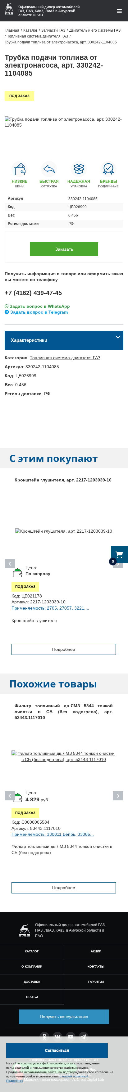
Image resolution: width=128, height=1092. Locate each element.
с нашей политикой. (74, 1076)
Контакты (96, 966)
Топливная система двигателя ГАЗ (65, 357)
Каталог (32, 951)
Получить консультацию (64, 1016)
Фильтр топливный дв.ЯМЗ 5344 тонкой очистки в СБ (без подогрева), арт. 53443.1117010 (64, 711)
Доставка (32, 981)
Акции (96, 951)
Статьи (32, 997)
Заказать (64, 249)
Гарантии (96, 981)
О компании (31, 966)
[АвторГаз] (24, 930)
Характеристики (29, 340)
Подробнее (63, 649)
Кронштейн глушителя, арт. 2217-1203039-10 (63, 479)
